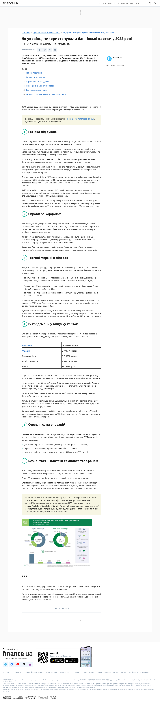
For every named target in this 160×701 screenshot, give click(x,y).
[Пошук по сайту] (155, 3)
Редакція (17, 672)
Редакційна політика (34, 672)
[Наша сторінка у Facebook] (39, 50)
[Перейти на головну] (10, 3)
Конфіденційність (129, 672)
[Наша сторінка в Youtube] (55, 50)
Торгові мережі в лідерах (37, 81)
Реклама (75, 672)
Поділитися (63, 608)
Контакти (144, 672)
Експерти (64, 672)
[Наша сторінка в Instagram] (50, 50)
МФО (110, 3)
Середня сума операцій (37, 90)
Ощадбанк (27, 351)
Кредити (102, 3)
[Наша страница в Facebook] (12, 664)
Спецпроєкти (88, 672)
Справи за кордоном (35, 77)
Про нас (6, 672)
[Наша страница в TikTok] (24, 664)
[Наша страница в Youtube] (18, 664)
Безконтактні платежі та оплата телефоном (46, 94)
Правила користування (107, 672)
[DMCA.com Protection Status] (7, 700)
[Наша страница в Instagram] (30, 664)
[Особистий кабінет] (150, 3)
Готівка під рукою (34, 73)
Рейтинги (134, 3)
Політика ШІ (51, 672)
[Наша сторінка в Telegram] (44, 50)
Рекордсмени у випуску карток (40, 86)
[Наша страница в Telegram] (5, 664)
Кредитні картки (121, 3)
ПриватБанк (27, 345)
